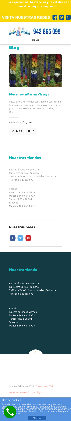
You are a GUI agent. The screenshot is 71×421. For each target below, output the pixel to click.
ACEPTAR (37, 418)
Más (19, 131)
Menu (35, 40)
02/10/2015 (26, 122)
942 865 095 (26, 180)
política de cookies (34, 411)
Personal (24, 392)
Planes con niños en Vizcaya (29, 94)
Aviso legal (36, 392)
